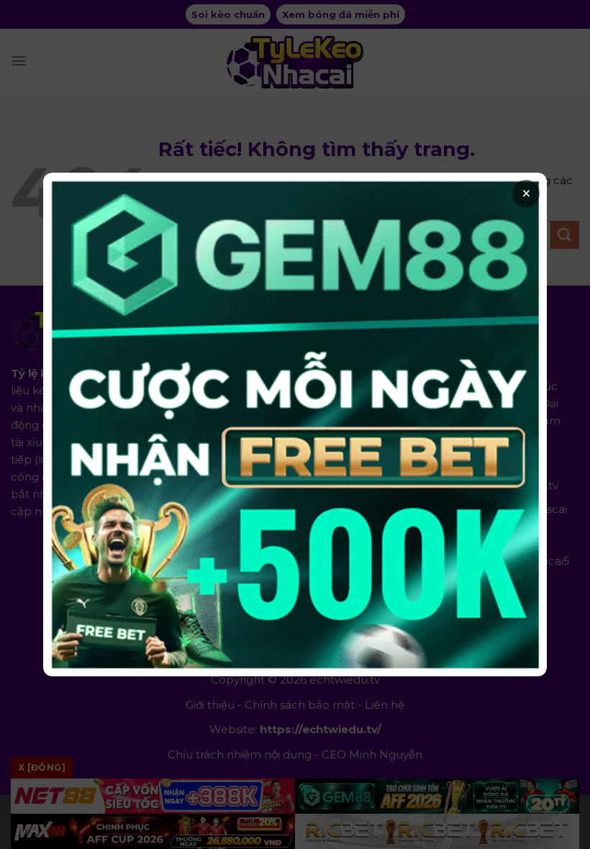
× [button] (526, 193)
